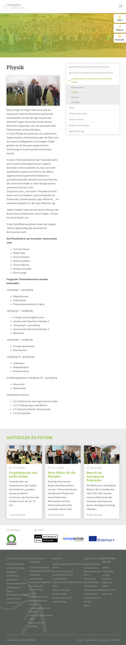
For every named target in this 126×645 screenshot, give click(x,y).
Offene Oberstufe (78, 113)
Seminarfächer (76, 119)
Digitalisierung (76, 131)
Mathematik (77, 87)
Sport (71, 107)
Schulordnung (90, 594)
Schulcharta (107, 571)
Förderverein (13, 602)
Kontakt (87, 601)
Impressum (90, 640)
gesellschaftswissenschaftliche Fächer (89, 66)
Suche (80, 640)
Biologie (75, 102)
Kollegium (11, 572)
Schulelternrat (14, 587)
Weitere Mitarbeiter (16, 583)
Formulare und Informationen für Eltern (92, 571)
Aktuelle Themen (92, 564)
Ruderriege (34, 574)
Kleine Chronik (109, 590)
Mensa (87, 605)
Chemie (75, 97)
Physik (74, 92)
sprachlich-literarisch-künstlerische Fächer (91, 72)
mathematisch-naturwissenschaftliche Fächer (91, 80)
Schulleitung (13, 575)
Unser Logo (107, 594)
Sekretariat (12, 579)
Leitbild (105, 567)
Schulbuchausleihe (93, 590)
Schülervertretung (16, 568)
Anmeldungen (90, 586)
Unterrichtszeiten (92, 597)
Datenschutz (104, 640)
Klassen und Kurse (16, 564)
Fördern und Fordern (79, 125)
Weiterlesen (18, 515)
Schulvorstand (14, 598)
